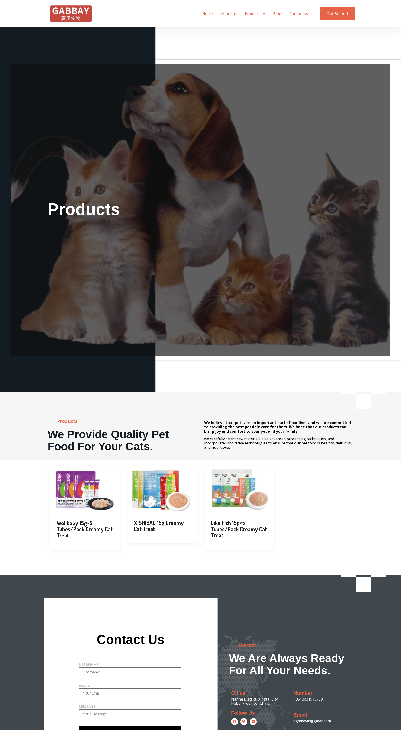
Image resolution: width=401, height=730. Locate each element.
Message (87, 707)
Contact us (298, 13)
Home (207, 13)
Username (89, 665)
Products (252, 13)
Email (84, 686)
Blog (277, 13)
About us (229, 13)
